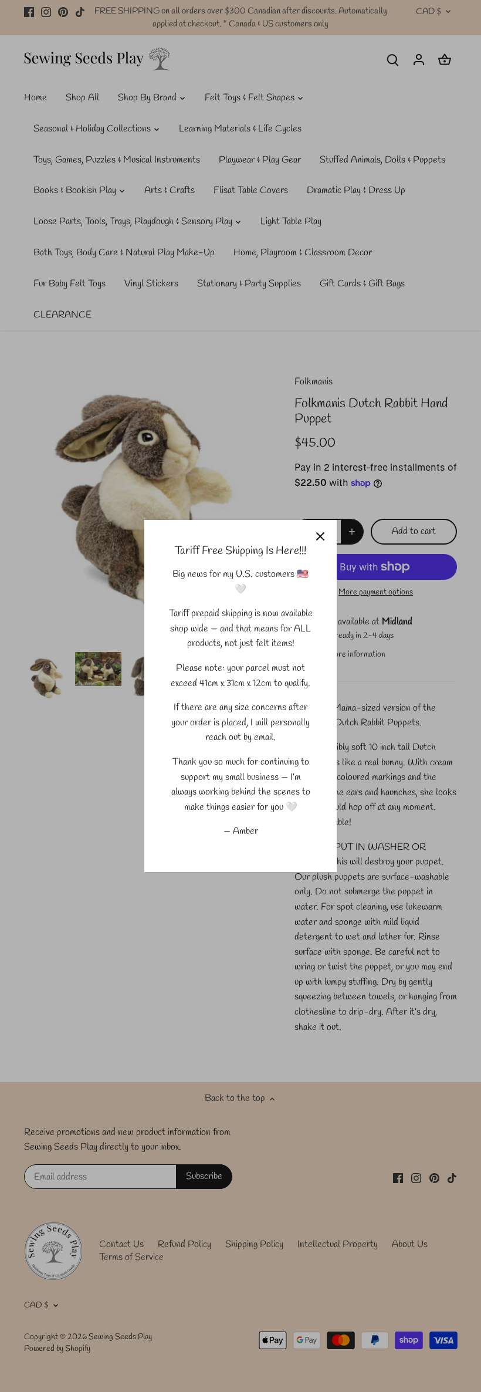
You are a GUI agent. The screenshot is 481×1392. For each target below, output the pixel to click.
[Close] (320, 536)
